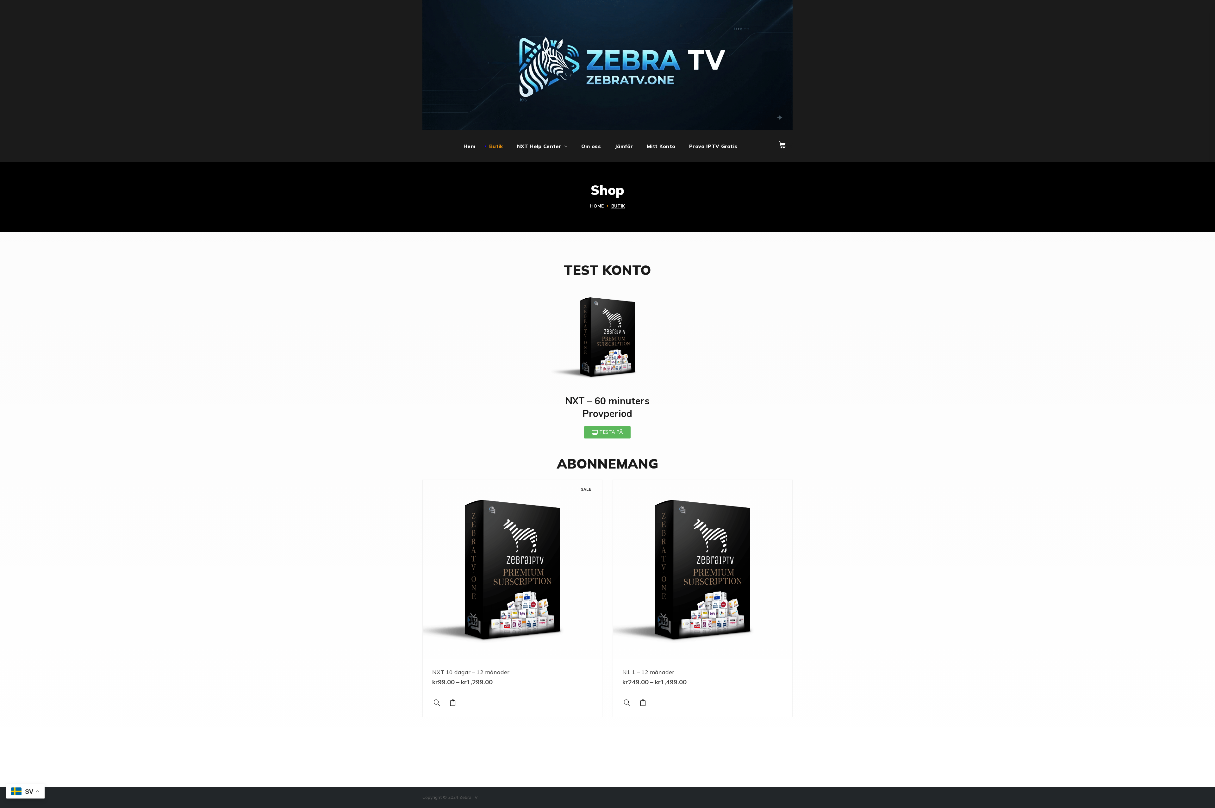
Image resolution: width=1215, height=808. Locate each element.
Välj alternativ (453, 702)
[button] (782, 145)
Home (597, 206)
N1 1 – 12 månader (648, 672)
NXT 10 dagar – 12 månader (470, 672)
